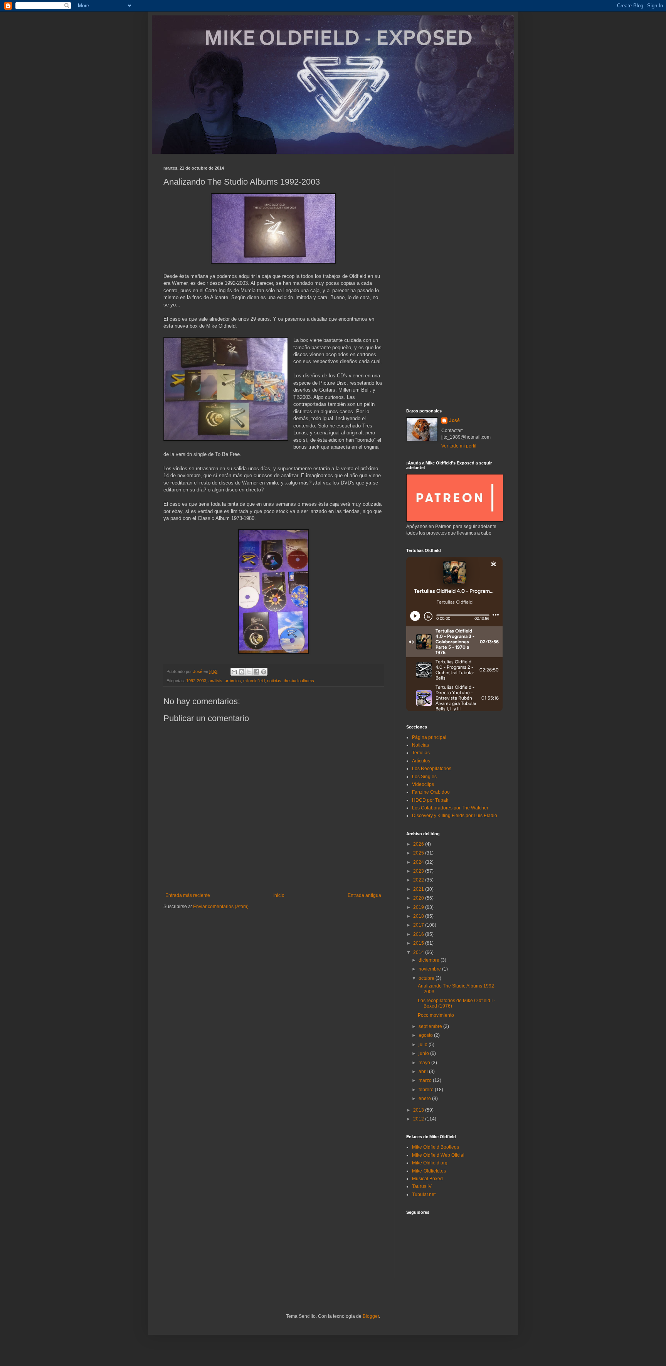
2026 (419, 844)
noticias (274, 680)
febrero (427, 1089)
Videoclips (423, 784)
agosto (426, 1035)
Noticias (420, 745)
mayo (425, 1062)
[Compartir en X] (249, 672)
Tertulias (421, 752)
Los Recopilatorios (431, 768)
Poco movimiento (436, 1015)
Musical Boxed (427, 1178)
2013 (419, 1110)
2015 (419, 943)
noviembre (430, 969)
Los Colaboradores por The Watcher (450, 808)
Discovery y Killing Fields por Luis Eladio (454, 815)
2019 (419, 907)
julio (424, 1044)
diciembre (430, 960)
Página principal (429, 737)
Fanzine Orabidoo (431, 792)
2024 (419, 862)
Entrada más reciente (187, 895)
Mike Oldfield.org (429, 1163)
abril (424, 1071)
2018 (419, 916)
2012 (419, 1119)
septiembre (431, 1026)
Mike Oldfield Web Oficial (438, 1155)
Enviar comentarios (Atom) (221, 906)
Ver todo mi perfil (458, 446)
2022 (419, 880)
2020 (419, 898)
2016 (419, 934)
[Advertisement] (454, 281)
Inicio (278, 895)
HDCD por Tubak (430, 800)
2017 (419, 925)
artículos (233, 680)
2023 (419, 871)
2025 (419, 853)
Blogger (371, 1316)
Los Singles (424, 776)
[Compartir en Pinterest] (263, 672)
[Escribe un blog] (242, 672)
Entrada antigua (364, 895)
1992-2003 (196, 680)
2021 (419, 889)
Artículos (421, 761)
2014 (419, 952)
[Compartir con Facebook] (256, 672)
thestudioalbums (299, 680)
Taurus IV (422, 1186)
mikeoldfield (254, 680)
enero (425, 1098)
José (454, 420)
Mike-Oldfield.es (429, 1171)
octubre (427, 978)
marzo (426, 1080)
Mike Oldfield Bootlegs (435, 1147)
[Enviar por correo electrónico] (234, 672)
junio (424, 1053)
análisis (215, 680)
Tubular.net (424, 1194)
